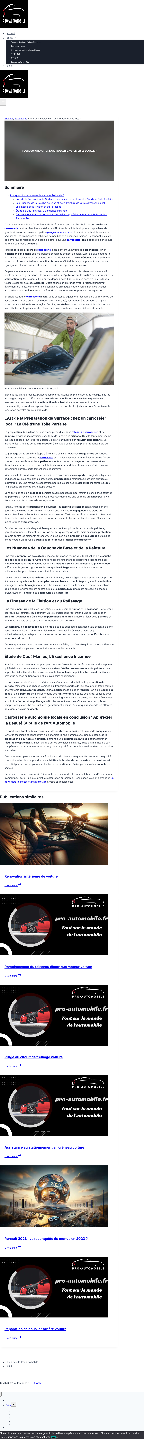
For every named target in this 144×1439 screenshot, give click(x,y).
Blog (9, 65)
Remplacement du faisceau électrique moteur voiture (48, 967)
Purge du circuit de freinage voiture (33, 1057)
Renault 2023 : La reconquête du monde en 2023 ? (46, 1239)
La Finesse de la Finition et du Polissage (38, 206)
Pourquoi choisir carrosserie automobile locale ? (37, 195)
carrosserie (11, 228)
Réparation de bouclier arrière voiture (35, 1329)
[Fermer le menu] (1, 1394)
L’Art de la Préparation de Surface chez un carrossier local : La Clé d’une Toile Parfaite (64, 199)
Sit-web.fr (37, 1383)
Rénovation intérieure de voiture (31, 876)
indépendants (59, 232)
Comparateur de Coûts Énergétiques (25, 50)
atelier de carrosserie (85, 432)
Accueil (11, 33)
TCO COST (15, 54)
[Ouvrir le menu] (3, 102)
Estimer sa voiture (18, 46)
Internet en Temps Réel (20, 62)
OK (53, 1437)
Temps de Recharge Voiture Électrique (26, 42)
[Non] (57, 1437)
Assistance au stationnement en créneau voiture (44, 1147)
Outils (8, 1405)
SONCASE (15, 58)
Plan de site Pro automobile (22, 1362)
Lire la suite (12, 885)
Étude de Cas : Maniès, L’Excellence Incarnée (41, 210)
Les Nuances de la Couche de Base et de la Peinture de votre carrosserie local (60, 203)
